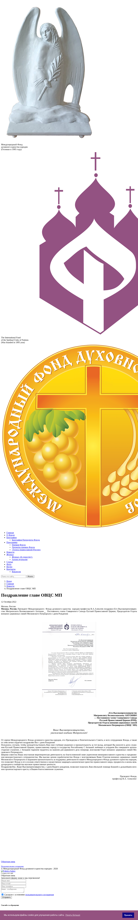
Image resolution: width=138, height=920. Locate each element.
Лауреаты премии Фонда (23, 547)
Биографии (11, 537)
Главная (10, 532)
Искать (30, 576)
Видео (9, 567)
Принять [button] (128, 915)
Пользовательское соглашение (12, 866)
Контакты (10, 569)
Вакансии (16, 571)
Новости (10, 552)
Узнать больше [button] (72, 915)
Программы (11, 542)
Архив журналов (19, 559)
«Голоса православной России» (26, 550)
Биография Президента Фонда (26, 540)
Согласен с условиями (29, 894)
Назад (9, 581)
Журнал (10, 554)
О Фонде (10, 535)
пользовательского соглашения (39, 894)
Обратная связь (8, 861)
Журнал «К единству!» (22, 557)
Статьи (9, 562)
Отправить (6, 897)
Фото (8, 564)
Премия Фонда (19, 545)
